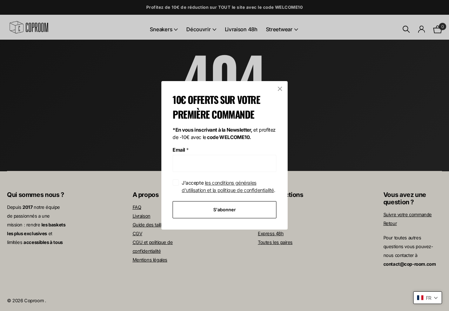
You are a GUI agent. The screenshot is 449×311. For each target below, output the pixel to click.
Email (181, 150)
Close (280, 89)
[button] (428, 298)
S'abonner (224, 209)
